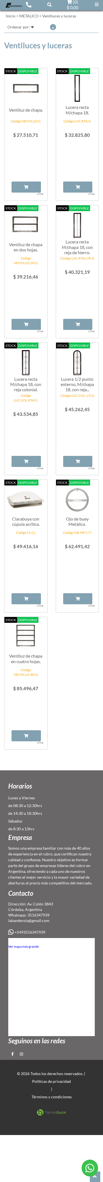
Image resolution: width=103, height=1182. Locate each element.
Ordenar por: (19, 27)
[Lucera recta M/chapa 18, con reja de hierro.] (77, 222)
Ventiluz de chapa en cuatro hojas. (25, 658)
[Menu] (97, 4)
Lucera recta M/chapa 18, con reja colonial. (25, 384)
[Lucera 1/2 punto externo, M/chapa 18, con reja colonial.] (77, 360)
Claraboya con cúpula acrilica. (26, 521)
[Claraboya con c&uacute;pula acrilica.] (25, 497)
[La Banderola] (13, 4)
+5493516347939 (29, 932)
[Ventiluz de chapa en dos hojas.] (25, 222)
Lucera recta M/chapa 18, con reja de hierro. (77, 247)
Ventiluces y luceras (59, 16)
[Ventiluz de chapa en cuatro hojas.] (25, 634)
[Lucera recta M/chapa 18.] (77, 85)
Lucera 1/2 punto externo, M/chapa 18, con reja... (77, 384)
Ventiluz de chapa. (26, 109)
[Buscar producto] (49, 4)
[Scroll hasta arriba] (95, 1177)
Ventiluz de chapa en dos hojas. (25, 247)
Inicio (10, 16)
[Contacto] (28, 4)
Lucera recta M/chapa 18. (77, 109)
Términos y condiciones (52, 1096)
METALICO (28, 16)
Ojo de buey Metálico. (77, 521)
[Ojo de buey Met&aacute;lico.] (77, 497)
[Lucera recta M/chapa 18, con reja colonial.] (25, 360)
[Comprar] (26, 187)
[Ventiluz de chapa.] (25, 85)
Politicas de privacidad (51, 1081)
